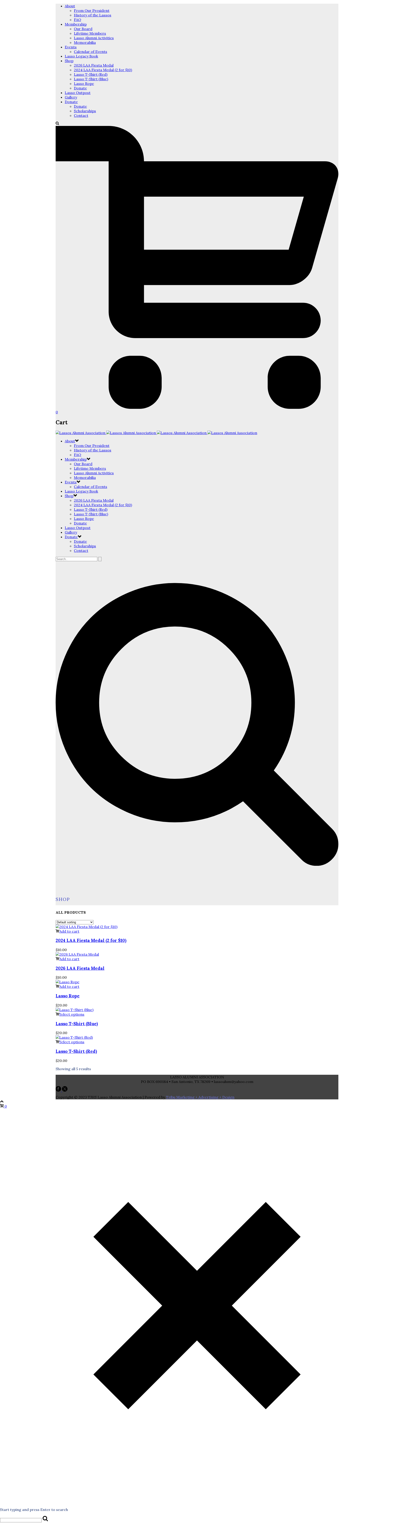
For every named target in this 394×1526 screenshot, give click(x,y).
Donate (80, 88)
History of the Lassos (92, 15)
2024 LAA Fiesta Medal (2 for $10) (103, 70)
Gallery (71, 97)
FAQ (77, 19)
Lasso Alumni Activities (94, 38)
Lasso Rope (84, 83)
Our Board (83, 28)
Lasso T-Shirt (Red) (90, 74)
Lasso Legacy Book (81, 56)
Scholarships (85, 111)
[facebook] (58, 1090)
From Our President (91, 10)
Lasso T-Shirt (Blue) (91, 79)
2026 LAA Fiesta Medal (94, 65)
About (70, 6)
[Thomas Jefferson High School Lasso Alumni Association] (156, 432)
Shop (69, 60)
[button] (67, 931)
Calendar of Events (90, 51)
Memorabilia (85, 42)
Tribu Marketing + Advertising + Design (200, 1097)
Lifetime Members (90, 33)
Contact (81, 115)
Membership (76, 24)
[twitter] (64, 1090)
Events (71, 47)
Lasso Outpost (78, 92)
